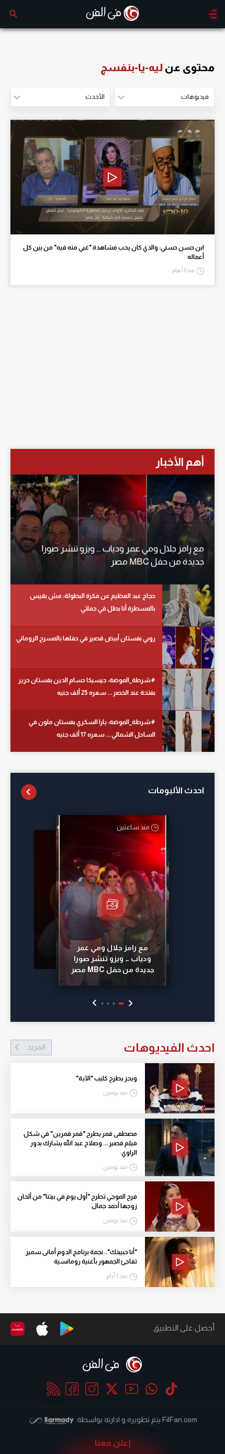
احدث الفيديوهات (121, 1047)
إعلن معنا (113, 1442)
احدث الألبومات (176, 790)
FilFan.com (179, 1419)
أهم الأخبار (179, 462)
